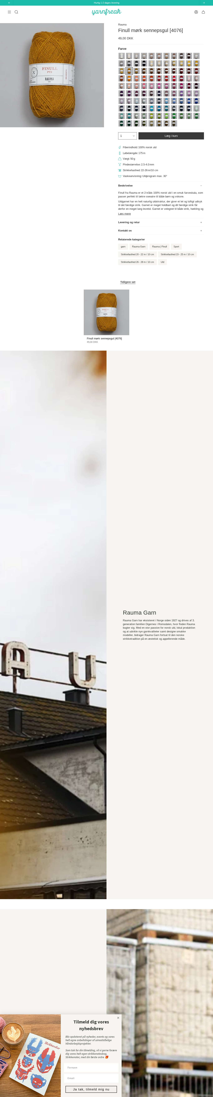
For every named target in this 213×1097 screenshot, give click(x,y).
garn (123, 246)
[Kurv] (203, 12)
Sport (176, 246)
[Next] (203, 2)
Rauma (122, 24)
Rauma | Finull (159, 246)
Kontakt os (125, 230)
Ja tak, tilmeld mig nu (91, 1089)
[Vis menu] (9, 12)
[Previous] (9, 2)
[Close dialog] (118, 1018)
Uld (162, 262)
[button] (16, 12)
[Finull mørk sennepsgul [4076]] (106, 312)
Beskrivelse (125, 185)
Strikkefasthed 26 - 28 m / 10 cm (137, 262)
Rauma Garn (138, 246)
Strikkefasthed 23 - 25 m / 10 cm (177, 254)
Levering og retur (129, 222)
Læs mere (124, 213)
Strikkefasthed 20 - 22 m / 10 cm (137, 254)
